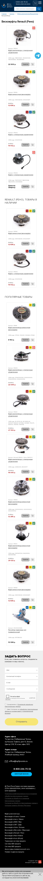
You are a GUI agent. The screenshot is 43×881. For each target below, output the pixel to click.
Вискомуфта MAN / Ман (13, 822)
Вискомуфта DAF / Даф (13, 825)
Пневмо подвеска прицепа (14, 852)
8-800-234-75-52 (21, 769)
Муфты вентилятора (12, 814)
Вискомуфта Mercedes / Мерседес (17, 830)
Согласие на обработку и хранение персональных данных (17, 799)
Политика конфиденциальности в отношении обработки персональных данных (21, 795)
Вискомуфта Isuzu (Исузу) (14, 838)
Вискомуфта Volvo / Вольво (15, 827)
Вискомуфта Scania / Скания (15, 816)
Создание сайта (33, 861)
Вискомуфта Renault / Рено (14, 833)
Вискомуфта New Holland (14, 836)
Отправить (21, 721)
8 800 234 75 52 (22, 2)
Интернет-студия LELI (31, 862)
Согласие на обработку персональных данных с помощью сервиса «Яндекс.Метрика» (21, 804)
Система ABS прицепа (13, 844)
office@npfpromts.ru (18, 761)
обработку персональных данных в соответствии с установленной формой (21, 711)
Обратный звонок (21, 774)
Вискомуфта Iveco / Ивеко (14, 819)
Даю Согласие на (21, 711)
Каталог (12, 14)
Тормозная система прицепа (15, 841)
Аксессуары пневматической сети (17, 849)
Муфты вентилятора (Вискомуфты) (27, 14)
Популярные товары (18, 296)
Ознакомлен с (19, 706)
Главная (4, 14)
